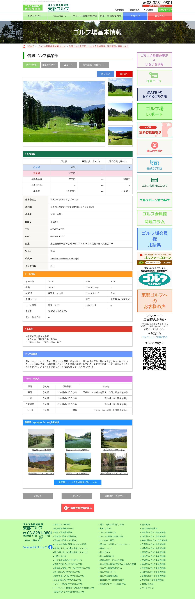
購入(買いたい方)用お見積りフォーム (70, 552)
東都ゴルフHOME (62, 524)
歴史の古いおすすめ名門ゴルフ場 (69, 592)
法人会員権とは (107, 556)
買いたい (160, 16)
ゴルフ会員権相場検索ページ (51, 46)
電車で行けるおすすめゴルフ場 (68, 564)
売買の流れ (134, 10)
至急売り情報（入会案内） (66, 540)
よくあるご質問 (107, 540)
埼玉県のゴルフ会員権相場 (154, 536)
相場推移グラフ (49, 65)
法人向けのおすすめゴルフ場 (154, 94)
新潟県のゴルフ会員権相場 (154, 564)
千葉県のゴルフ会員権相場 (154, 544)
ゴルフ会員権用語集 (109, 576)
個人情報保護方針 (150, 528)
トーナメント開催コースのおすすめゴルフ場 (74, 588)
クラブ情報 (31, 65)
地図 (91, 207)
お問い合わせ (164, 10)
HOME (30, 46)
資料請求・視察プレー (94, 65)
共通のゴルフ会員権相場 (153, 580)
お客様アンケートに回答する (113, 584)
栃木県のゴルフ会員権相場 (154, 556)
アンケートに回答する (155, 337)
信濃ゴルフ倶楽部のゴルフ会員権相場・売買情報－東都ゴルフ (99, 46)
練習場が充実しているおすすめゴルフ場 (72, 568)
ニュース (68, 65)
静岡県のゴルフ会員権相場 (154, 576)
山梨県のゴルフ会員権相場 (154, 572)
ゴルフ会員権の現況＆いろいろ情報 (70, 544)
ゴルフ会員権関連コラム (111, 568)
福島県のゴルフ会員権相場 (154, 548)
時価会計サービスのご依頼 (112, 560)
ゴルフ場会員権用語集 (155, 239)
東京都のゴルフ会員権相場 (154, 532)
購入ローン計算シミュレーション (115, 544)
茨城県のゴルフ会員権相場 (154, 560)
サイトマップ (148, 588)
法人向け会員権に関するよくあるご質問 (118, 564)
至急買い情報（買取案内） (66, 536)
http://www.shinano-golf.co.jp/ (64, 258)
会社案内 (149, 10)
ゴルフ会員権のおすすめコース (68, 560)
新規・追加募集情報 (111, 16)
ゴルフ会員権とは (108, 532)
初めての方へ (35, 16)
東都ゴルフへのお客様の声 (155, 301)
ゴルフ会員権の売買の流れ (112, 536)
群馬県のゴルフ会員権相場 (154, 552)
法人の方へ (59, 16)
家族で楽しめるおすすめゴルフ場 (69, 576)
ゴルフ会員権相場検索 (85, 16)
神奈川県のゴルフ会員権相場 (155, 540)
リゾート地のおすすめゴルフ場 (68, 584)
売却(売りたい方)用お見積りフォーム (70, 548)
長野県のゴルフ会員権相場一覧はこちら (77, 482)
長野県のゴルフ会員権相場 (154, 568)
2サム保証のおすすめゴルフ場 (67, 580)
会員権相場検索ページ (64, 528)
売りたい (135, 16)
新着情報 (120, 10)
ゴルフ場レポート (154, 111)
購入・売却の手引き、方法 (112, 524)
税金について (106, 548)
